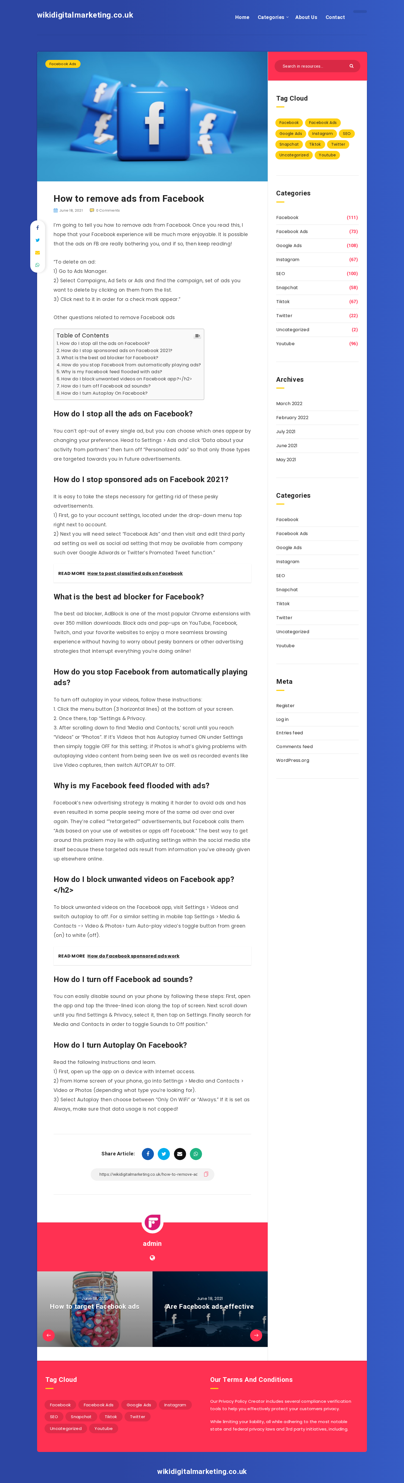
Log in (282, 719)
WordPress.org (292, 760)
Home (242, 17)
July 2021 (286, 431)
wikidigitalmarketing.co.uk (85, 15)
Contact (335, 17)
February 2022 (292, 417)
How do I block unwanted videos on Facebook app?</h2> (126, 379)
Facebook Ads (62, 64)
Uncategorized (294, 155)
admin (152, 1243)
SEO (347, 133)
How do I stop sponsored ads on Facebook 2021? (116, 350)
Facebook (289, 122)
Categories (271, 17)
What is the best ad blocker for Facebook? (109, 358)
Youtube (327, 155)
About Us (306, 17)
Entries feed (289, 733)
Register (285, 705)
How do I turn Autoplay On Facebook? (104, 393)
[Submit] (352, 65)
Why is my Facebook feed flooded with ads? (111, 372)
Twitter (338, 144)
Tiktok (315, 144)
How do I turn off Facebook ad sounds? (106, 386)
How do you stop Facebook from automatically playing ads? (131, 365)
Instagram (322, 133)
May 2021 (286, 459)
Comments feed (294, 746)
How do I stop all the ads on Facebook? (105, 343)
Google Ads (291, 133)
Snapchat (289, 144)
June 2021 (287, 445)
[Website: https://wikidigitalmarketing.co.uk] (152, 1257)
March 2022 (289, 403)
